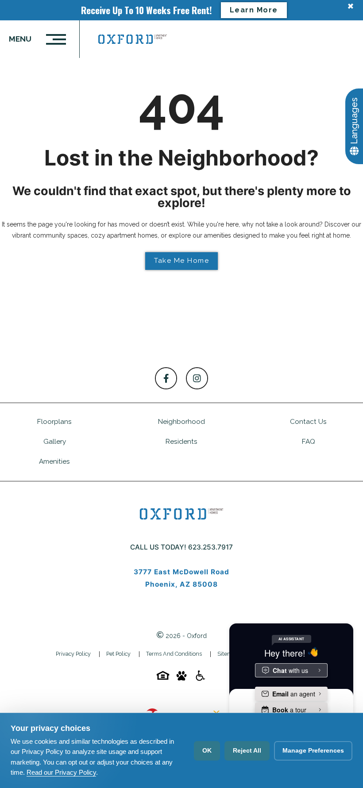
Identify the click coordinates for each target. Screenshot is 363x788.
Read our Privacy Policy (61, 772)
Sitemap (227, 653)
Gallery (54, 442)
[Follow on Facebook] (166, 378)
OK (207, 750)
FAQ (308, 442)
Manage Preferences (313, 750)
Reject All (247, 750)
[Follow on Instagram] (197, 378)
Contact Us (308, 422)
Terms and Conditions (174, 653)
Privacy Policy (73, 653)
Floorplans (54, 422)
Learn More (254, 10)
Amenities (54, 461)
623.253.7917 (210, 547)
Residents (181, 442)
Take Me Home (181, 261)
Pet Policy (118, 653)
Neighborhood (181, 422)
